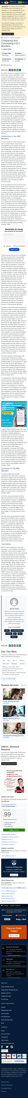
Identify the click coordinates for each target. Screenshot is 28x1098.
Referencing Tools (7, 896)
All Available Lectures (8, 856)
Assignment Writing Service (10, 837)
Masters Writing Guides (9, 901)
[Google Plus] (12, 1046)
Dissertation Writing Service (9, 990)
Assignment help (6, 996)
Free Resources (5, 1016)
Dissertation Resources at (13, 888)
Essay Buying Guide (7, 1020)
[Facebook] (2, 1046)
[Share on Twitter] (12, 70)
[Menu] (2, 2)
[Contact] (23, 2)
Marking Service (7, 839)
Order (20, 2)
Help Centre (4, 1040)
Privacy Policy (5, 1082)
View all (23, 685)
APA (3, 660)
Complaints (4, 1037)
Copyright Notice (6, 1088)
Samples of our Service (9, 842)
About (3, 1031)
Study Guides (5, 1013)
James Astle (7, 49)
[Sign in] (27, 2)
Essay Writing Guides (8, 898)
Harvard (22, 660)
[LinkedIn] (7, 1046)
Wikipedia (14, 663)
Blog (2, 1023)
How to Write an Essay (9, 891)
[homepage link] (2, 38)
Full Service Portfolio (8, 844)
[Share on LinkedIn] (17, 70)
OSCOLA (22, 663)
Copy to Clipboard (8, 678)
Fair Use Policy (5, 1034)
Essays (6, 38)
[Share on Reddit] (15, 70)
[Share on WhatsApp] (20, 70)
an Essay (14, 830)
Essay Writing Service (7, 986)
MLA (9, 660)
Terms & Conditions (7, 1085)
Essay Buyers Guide (8, 893)
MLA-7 (15, 660)
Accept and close (6, 34)
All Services (4, 999)
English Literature (15, 38)
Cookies (3, 1091)
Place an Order (14, 935)
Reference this (7, 65)
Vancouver (5, 663)
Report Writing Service (9, 834)
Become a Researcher (7, 1043)
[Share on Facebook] (10, 70)
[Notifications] (25, 2)
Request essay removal (9, 763)
